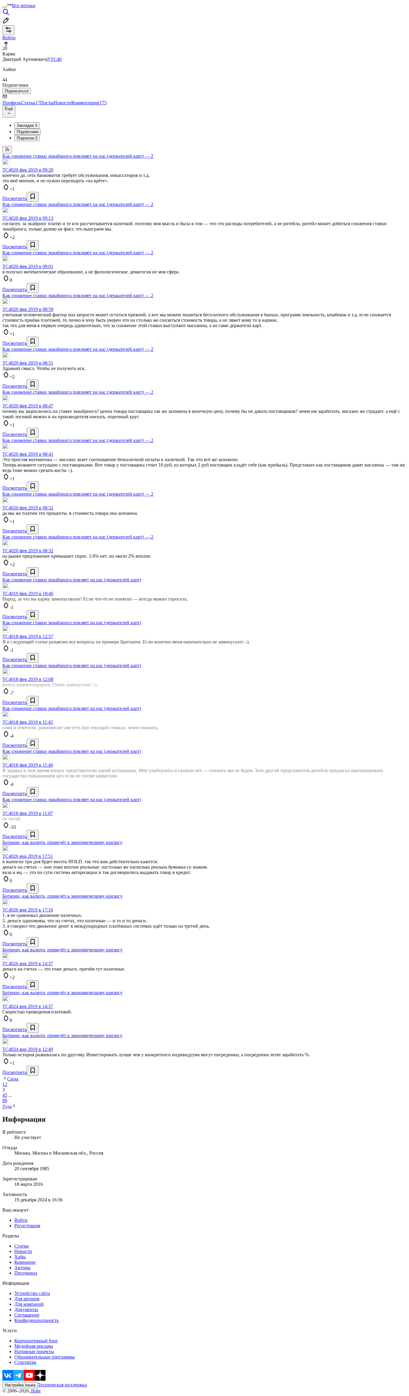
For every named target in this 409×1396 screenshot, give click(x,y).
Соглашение (27, 1314)
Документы (26, 1309)
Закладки (27, 125)
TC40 (7, 169)
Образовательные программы (44, 1356)
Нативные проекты (34, 1351)
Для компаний (29, 1304)
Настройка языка (20, 1385)
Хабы (20, 1256)
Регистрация (27, 1225)
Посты (47, 102)
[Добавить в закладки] (33, 197)
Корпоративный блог (36, 1340)
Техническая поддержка (62, 1384)
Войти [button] (9, 37)
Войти (21, 1220)
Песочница (25, 1272)
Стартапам (25, 1362)
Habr (35, 1390)
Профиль (11, 102)
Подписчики (27, 132)
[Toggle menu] (4, 7)
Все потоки (23, 5)
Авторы (22, 1267)
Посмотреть (14, 198)
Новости (62, 102)
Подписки (27, 138)
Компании (25, 1262)
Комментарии (89, 102)
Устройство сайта (32, 1293)
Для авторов (27, 1298)
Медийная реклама (33, 1346)
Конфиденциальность (36, 1320)
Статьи (30, 102)
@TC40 (54, 59)
